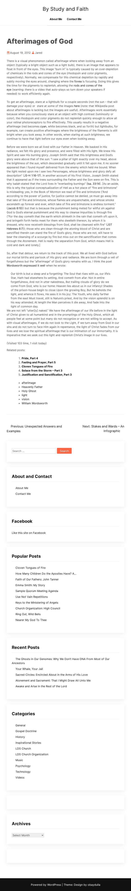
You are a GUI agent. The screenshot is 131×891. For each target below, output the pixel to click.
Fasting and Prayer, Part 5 (39, 362)
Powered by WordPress (46, 884)
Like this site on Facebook (29, 532)
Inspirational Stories (28, 742)
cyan (43, 126)
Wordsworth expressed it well (26, 265)
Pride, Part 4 (30, 358)
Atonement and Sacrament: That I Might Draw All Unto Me (53, 680)
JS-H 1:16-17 (32, 175)
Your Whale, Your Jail (29, 669)
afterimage (29, 382)
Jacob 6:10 (15, 208)
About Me (56, 19)
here (77, 106)
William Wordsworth (35, 403)
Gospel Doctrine (26, 731)
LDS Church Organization (32, 754)
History (20, 737)
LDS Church (23, 748)
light (24, 395)
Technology (23, 771)
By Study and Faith (66, 9)
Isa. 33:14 (94, 183)
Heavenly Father (32, 387)
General (20, 725)
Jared (38, 52)
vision (25, 399)
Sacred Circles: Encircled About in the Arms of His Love (52, 674)
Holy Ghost (29, 391)
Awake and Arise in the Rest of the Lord (41, 686)
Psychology (23, 766)
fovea (78, 81)
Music (19, 760)
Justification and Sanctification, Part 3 (47, 374)
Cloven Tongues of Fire (37, 366)
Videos (20, 777)
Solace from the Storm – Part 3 (42, 370)
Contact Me (74, 19)
